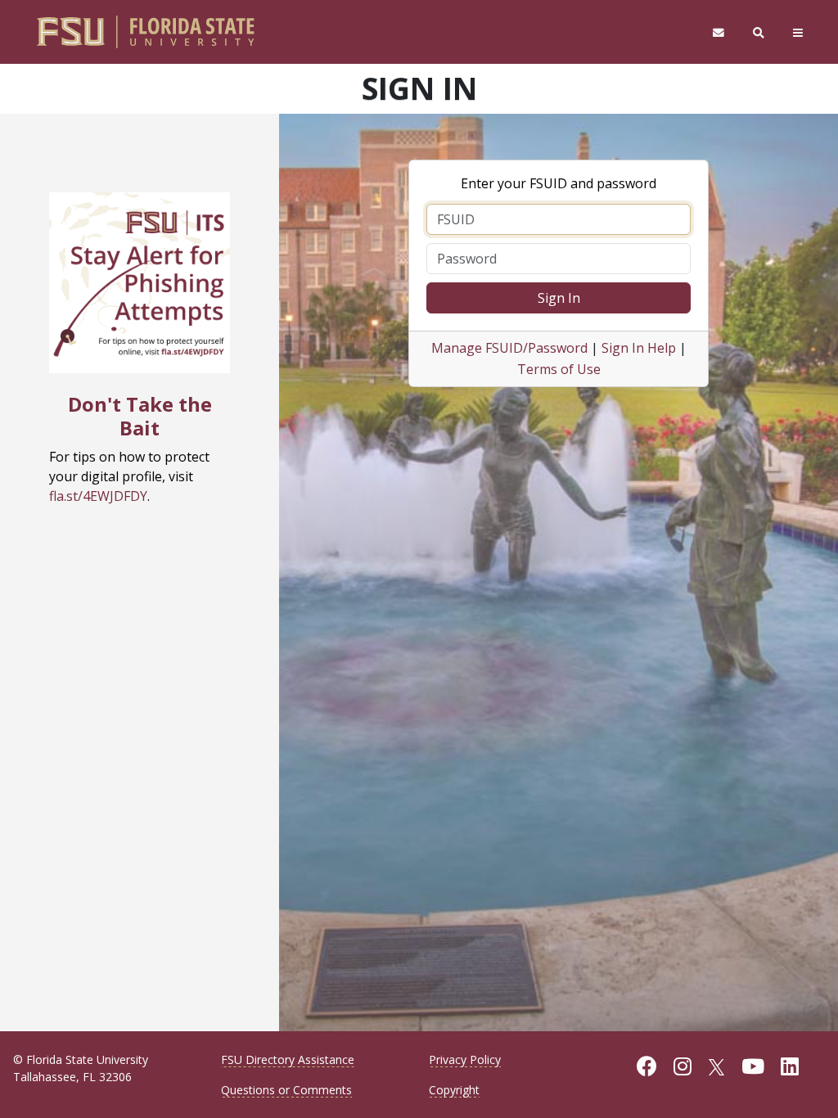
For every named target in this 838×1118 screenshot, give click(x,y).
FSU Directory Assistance (287, 1059)
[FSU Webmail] (718, 32)
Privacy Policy (465, 1059)
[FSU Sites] (798, 32)
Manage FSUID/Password (509, 348)
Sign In (559, 298)
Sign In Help (638, 348)
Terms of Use (559, 369)
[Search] (759, 32)
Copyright (454, 1090)
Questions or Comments (286, 1090)
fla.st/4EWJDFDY (98, 496)
